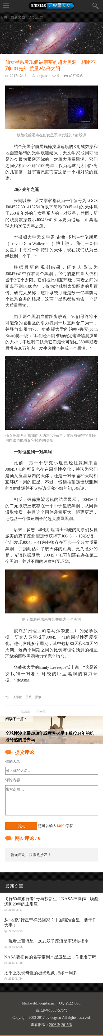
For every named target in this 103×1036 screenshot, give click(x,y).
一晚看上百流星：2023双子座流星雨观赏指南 (46, 941)
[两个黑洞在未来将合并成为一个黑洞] (51, 591)
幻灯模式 (76, 76)
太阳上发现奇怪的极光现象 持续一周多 (40, 973)
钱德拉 (17, 697)
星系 (28, 697)
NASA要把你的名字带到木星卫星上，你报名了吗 (50, 957)
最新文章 (18, 17)
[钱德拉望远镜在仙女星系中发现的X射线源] (51, 107)
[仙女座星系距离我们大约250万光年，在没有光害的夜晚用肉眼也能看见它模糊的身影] (51, 393)
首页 (3, 17)
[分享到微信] (28, 711)
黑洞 (38, 697)
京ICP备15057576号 (51, 1010)
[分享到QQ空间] (44, 711)
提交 (21, 826)
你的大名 (12, 762)
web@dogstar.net (42, 1003)
